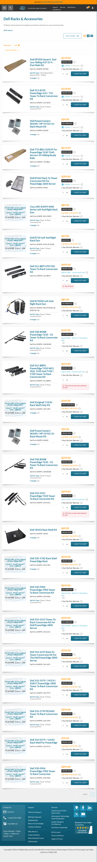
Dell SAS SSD (45, 2)
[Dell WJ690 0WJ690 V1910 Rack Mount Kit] (15, 126)
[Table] (88, 35)
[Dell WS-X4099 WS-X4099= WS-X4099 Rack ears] (15, 212)
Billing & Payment (34, 817)
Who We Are (71, 7)
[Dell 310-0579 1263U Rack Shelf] (15, 745)
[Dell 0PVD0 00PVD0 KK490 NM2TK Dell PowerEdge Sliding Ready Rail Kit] (15, 65)
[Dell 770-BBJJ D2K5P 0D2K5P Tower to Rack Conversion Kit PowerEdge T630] (15, 155)
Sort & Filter (71, 36)
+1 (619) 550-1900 (33, 8)
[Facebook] (83, 808)
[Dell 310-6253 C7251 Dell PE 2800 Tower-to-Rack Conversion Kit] (15, 625)
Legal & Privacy (57, 839)
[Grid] (91, 35)
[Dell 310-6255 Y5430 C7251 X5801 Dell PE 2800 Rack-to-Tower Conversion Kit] (15, 657)
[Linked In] (90, 808)
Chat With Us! (12, 824)
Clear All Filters (11, 50)
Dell (15, 45)
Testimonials (32, 841)
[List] (84, 35)
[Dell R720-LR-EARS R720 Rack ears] (15, 243)
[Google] (77, 808)
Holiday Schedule (34, 827)
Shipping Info (33, 820)
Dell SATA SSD (57, 2)
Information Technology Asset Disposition (60, 817)
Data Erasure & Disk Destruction (58, 812)
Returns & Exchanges (36, 824)
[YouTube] (83, 814)
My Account (55, 832)
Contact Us (7, 807)
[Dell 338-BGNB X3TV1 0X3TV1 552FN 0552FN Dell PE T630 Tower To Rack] (15, 337)
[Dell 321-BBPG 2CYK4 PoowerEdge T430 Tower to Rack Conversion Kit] (15, 371)
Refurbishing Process (36, 838)
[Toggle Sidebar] (4, 7)
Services (62, 7)
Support (55, 7)
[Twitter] (77, 814)
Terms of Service (57, 835)
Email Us (10, 812)
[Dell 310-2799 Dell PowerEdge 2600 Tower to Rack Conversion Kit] (15, 717)
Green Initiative (34, 835)
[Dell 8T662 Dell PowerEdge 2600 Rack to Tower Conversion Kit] (15, 184)
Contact (43, 8)
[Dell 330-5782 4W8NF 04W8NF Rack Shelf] (15, 564)
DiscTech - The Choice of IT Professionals (22, 8)
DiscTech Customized (59, 827)
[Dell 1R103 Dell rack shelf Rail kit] (15, 535)
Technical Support (34, 812)
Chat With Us (57, 10)
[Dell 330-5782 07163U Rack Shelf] (15, 408)
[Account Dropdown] (92, 8)
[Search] (10, 7)
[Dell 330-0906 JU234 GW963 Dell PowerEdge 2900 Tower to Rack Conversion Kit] (15, 592)
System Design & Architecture (57, 823)
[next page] (92, 794)
